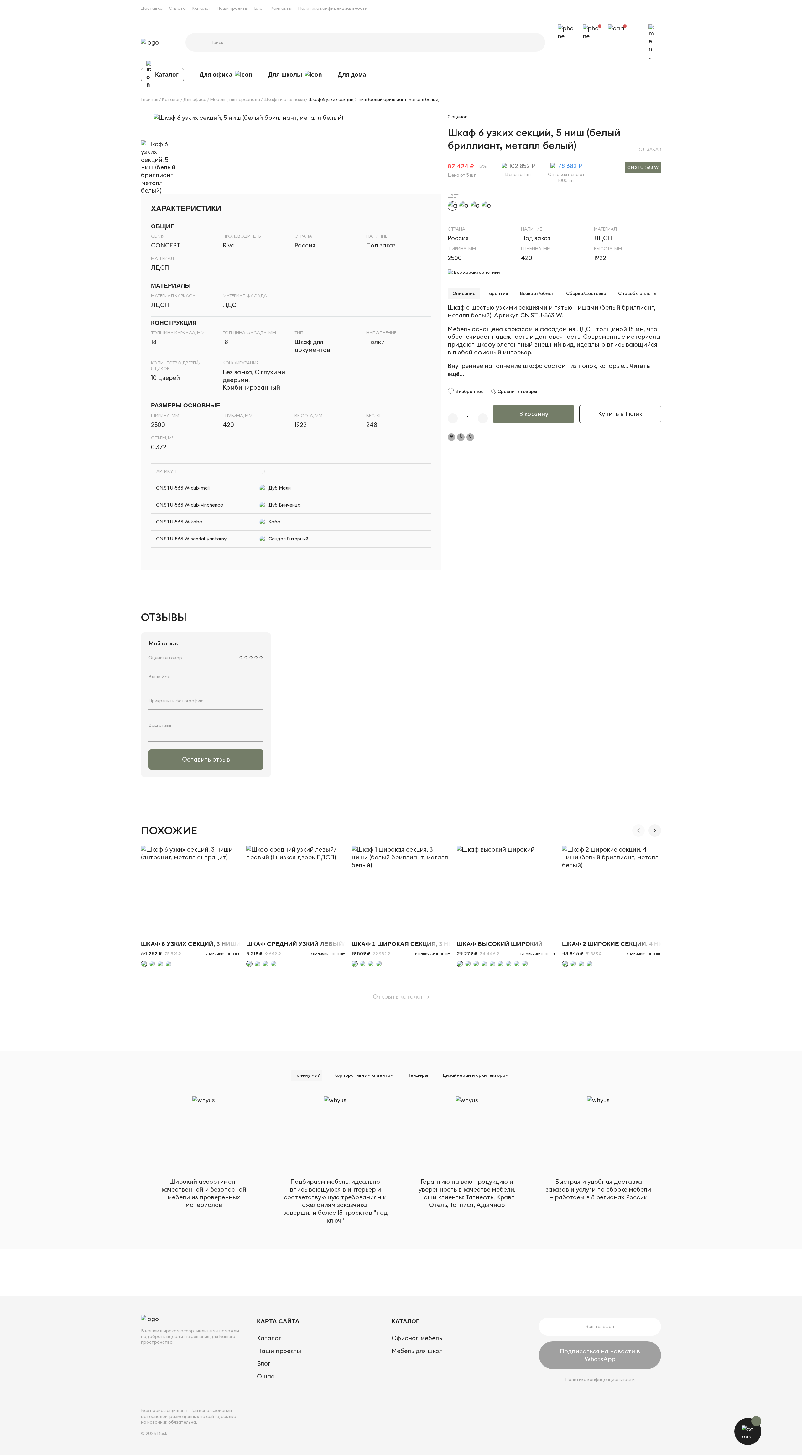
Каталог (201, 8)
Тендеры (418, 1075)
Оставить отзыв (206, 759)
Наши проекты (232, 8)
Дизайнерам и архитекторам (475, 1075)
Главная (149, 99)
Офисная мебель (417, 1338)
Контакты (281, 8)
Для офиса (216, 74)
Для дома (352, 74)
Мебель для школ (417, 1351)
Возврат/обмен (537, 293)
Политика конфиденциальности (332, 8)
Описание (464, 293)
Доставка (152, 8)
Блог (259, 8)
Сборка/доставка (586, 293)
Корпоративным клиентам (363, 1075)
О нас (265, 1376)
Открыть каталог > (401, 996)
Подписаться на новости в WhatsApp (600, 1355)
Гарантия (497, 293)
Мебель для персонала (235, 99)
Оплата (177, 8)
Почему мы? (307, 1075)
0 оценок (457, 116)
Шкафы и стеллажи (284, 99)
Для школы (285, 74)
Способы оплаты (637, 293)
